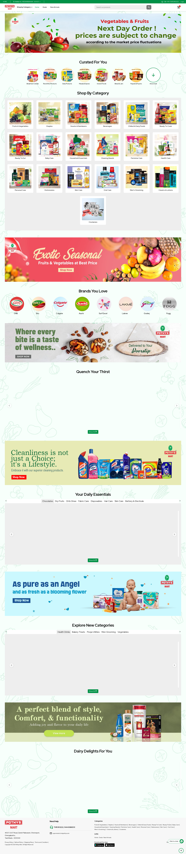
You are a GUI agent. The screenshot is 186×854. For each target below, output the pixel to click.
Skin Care (163, 827)
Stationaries (155, 827)
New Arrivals (54, 7)
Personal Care (145, 827)
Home (37, 7)
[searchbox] (122, 7)
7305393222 (58, 827)
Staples (110, 825)
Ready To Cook (156, 825)
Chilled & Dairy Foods (144, 825)
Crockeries (122, 829)
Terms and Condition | (42, 842)
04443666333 (69, 827)
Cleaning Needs (114, 827)
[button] (9, 405)
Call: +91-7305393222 (171, 2)
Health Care (135, 827)
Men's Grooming (99, 829)
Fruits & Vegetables (100, 825)
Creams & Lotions (112, 829)
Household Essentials (101, 827)
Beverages (132, 825)
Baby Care (175, 825)
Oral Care (171, 827)
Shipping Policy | (29, 842)
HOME (5, 2)
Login (182, 2)
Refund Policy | (19, 842)
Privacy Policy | (9, 842)
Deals (45, 7)
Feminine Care (125, 827)
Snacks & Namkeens (121, 825)
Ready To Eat (167, 825)
